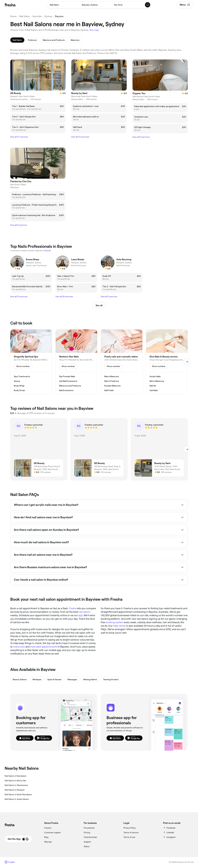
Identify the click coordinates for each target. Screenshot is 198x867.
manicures (19, 646)
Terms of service (131, 832)
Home (13, 16)
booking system (114, 622)
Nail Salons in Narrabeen (15, 776)
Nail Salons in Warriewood (16, 785)
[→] (187, 361)
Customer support (52, 832)
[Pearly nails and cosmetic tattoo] (121, 361)
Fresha (72, 608)
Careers (47, 828)
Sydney (48, 16)
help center (119, 625)
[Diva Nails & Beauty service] (167, 361)
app (80, 615)
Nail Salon (24, 16)
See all (99, 305)
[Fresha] (10, 4)
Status (87, 846)
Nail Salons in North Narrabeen (18, 794)
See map (94, 30)
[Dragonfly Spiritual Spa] (31, 361)
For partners (89, 828)
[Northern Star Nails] (76, 361)
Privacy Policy (129, 828)
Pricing (87, 832)
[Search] (147, 4)
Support (87, 842)
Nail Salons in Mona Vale (15, 780)
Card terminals (90, 837)
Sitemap (48, 842)
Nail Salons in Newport (14, 790)
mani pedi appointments (43, 646)
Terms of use (129, 837)
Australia (36, 16)
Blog (46, 837)
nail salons (84, 612)
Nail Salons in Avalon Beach (17, 799)
